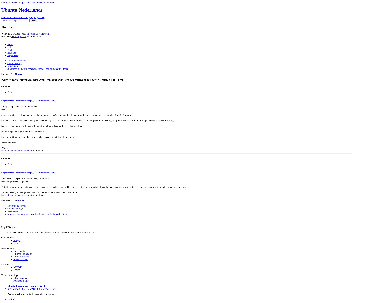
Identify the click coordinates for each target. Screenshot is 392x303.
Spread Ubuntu (20, 259)
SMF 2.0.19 (13, 288)
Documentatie (8, 17)
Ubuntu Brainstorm (22, 254)
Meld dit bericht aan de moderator (17, 150)
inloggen (31, 33)
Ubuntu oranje (20, 278)
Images (16, 240)
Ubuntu (5, 2)
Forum (18, 17)
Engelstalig (39, 17)
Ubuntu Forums (21, 256)
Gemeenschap (31, 2)
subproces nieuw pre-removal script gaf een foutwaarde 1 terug (28, 101)
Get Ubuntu (19, 251)
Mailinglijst (27, 17)
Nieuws (42, 2)
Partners (50, 2)
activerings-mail (18, 36)
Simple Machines (46, 288)
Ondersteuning (16, 2)
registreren (44, 33)
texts (15, 243)
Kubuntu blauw (21, 280)
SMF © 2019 (29, 288)
